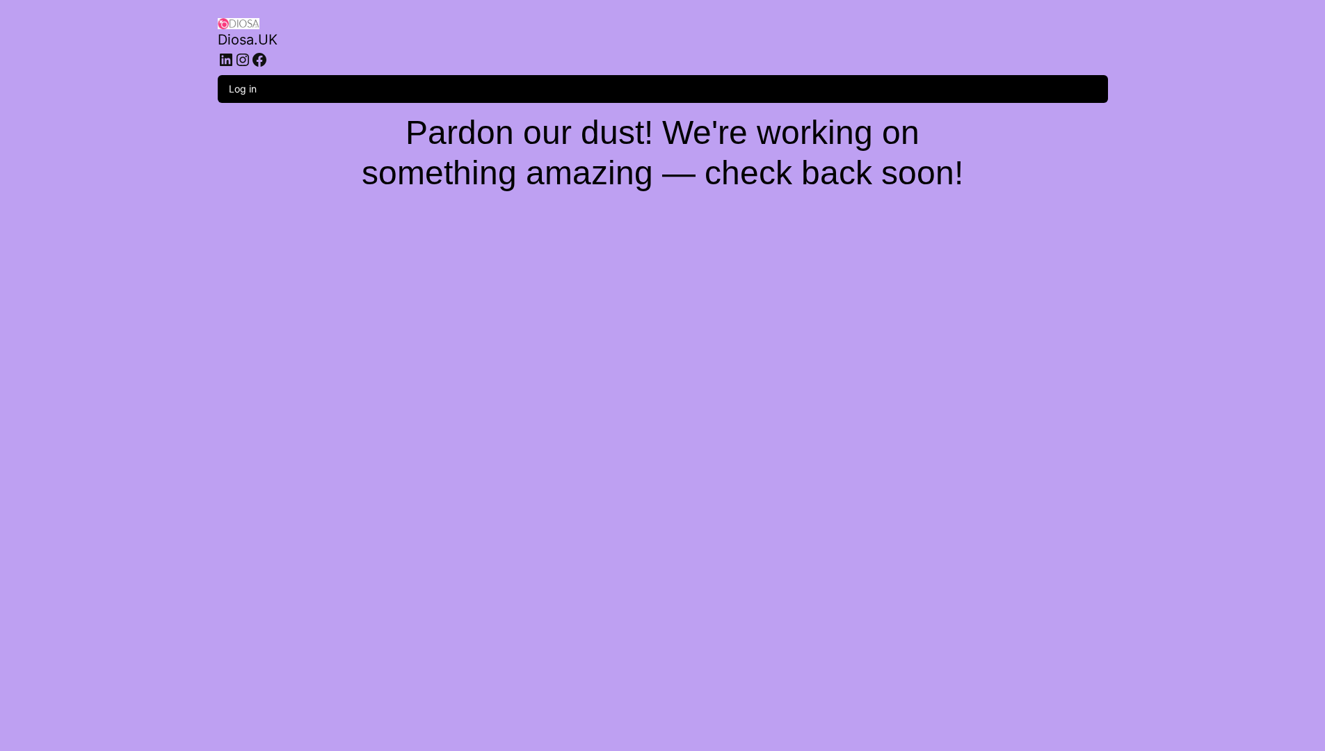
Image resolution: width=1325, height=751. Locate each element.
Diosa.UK (248, 39)
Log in (243, 89)
